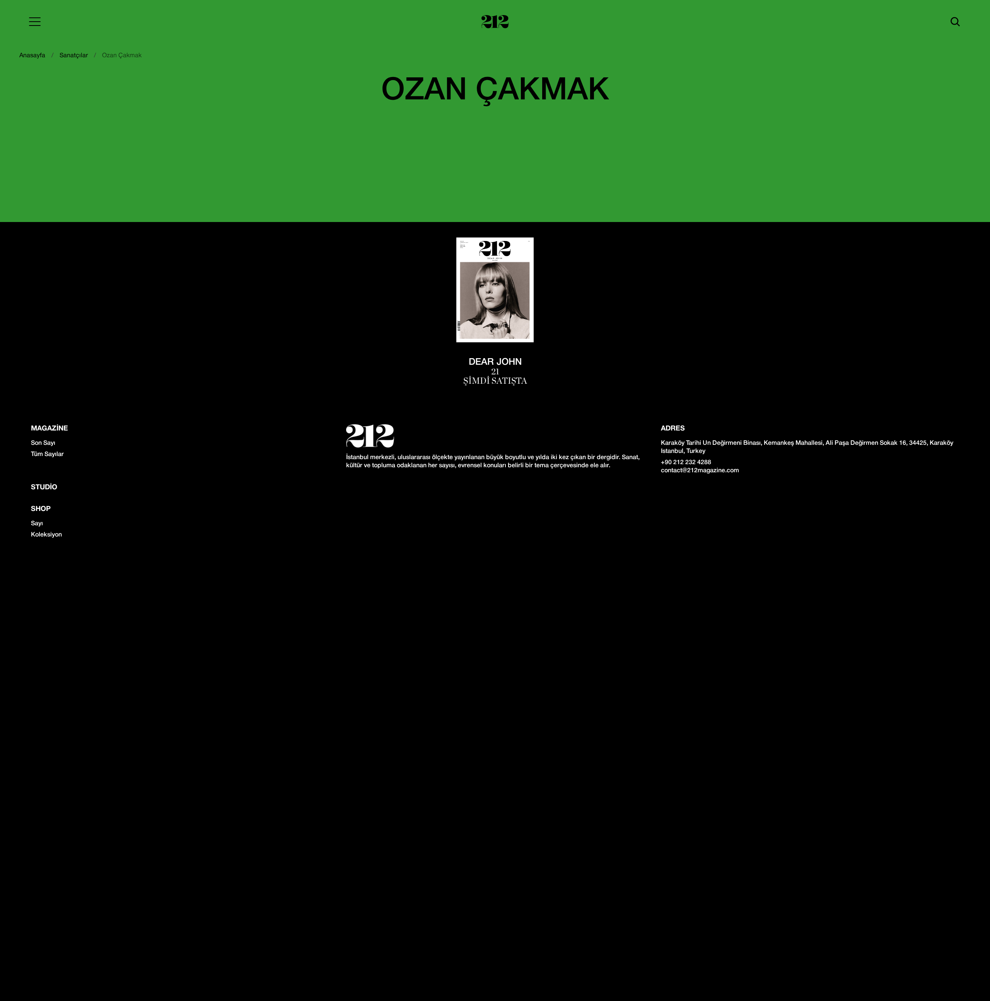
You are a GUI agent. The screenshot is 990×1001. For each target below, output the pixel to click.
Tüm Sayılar (47, 454)
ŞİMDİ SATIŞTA (495, 381)
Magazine (49, 428)
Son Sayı (43, 443)
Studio (44, 487)
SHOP (41, 509)
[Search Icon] (955, 21)
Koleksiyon (46, 535)
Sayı (37, 523)
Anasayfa (32, 55)
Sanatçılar (74, 55)
